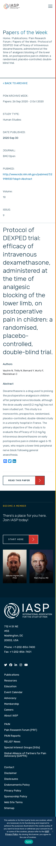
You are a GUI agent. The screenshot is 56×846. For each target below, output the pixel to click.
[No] (52, 831)
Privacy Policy (12, 790)
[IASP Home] (12, 6)
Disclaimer (10, 773)
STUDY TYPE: (11, 114)
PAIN (7, 724)
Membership (11, 704)
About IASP (11, 715)
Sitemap (9, 808)
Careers (8, 709)
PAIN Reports (12, 736)
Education (10, 686)
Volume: (7, 191)
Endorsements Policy (17, 785)
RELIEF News (12, 741)
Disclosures (11, 779)
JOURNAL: (9, 150)
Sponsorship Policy (15, 796)
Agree (28, 842)
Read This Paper (19, 480)
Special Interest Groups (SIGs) (22, 747)
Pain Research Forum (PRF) (20, 730)
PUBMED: (9, 168)
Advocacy (10, 698)
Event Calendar (13, 692)
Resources (10, 680)
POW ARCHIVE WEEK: (15, 95)
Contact (9, 767)
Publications (11, 674)
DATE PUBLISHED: (14, 132)
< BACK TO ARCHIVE (15, 83)
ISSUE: (7, 209)
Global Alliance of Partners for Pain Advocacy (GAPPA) (25, 754)
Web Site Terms (13, 802)
